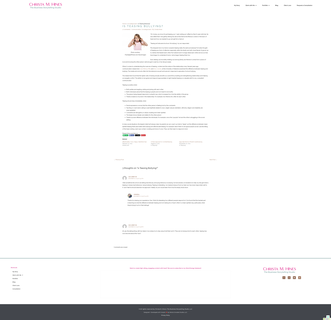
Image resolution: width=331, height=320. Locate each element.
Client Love (287, 5)
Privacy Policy (165, 315)
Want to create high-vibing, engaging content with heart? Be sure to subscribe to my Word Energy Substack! (165, 268)
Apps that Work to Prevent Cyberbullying (190, 142)
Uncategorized (146, 29)
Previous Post (119, 159)
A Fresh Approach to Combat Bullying (161, 142)
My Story (237, 5)
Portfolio (265, 5)
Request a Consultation (304, 5)
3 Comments (126, 29)
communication (136, 29)
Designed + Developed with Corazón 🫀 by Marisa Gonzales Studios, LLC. (165, 312)
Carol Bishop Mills (145, 69)
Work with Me (250, 5)
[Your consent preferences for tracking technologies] (328, 317)
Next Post (213, 159)
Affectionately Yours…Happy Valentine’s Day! (134, 142)
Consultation (16, 289)
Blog (276, 5)
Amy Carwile (157, 69)
